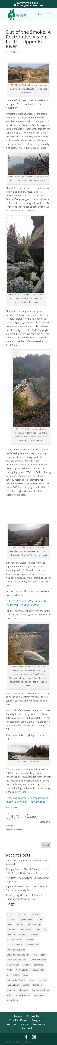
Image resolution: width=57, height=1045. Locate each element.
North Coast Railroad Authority (30, 970)
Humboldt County (38, 959)
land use (26, 964)
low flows (38, 964)
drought (23, 934)
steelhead (23, 990)
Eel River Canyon (14, 944)
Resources (39, 1024)
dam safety (41, 929)
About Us (33, 1016)
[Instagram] (34, 1037)
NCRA (9, 970)
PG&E (25, 975)
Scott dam (37, 985)
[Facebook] (26, 1037)
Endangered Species (16, 949)
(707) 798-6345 (28, 3)
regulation (42, 980)
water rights (12, 1000)
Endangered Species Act (17, 954)
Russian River (13, 985)
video (9, 995)
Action (11, 1024)
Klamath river (13, 964)
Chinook (19, 924)
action (10, 914)
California (35, 914)
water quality (39, 995)
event (34, 954)
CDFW (40, 919)
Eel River (29, 939)
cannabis (11, 919)
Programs (38, 1020)
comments (11, 929)
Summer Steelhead (40, 990)
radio (31, 980)
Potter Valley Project (16, 980)
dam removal (26, 929)
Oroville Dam (13, 975)
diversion (11, 934)
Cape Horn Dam (26, 919)
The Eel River (18, 1020)
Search (46, 845)
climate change (34, 924)
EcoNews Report (14, 939)
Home (18, 1016)
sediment (11, 990)
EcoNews (35, 934)
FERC (43, 954)
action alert (21, 914)
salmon (26, 985)
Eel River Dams (32, 944)
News (24, 1024)
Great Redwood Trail (16, 959)
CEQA (9, 924)
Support (26, 1028)
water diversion (23, 995)
